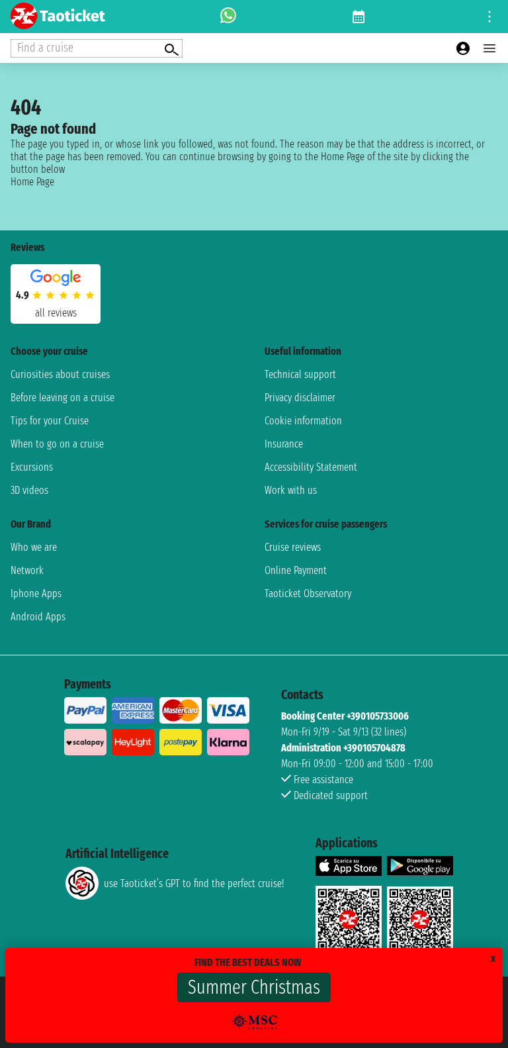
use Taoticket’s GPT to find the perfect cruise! (194, 883)
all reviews (56, 313)
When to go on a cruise (57, 444)
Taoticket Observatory (308, 593)
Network (27, 570)
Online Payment (296, 570)
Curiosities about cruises (60, 374)
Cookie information (303, 420)
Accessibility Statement (311, 467)
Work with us (291, 490)
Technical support (300, 374)
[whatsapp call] (228, 16)
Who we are (34, 547)
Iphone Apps (36, 593)
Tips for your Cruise (50, 420)
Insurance (284, 444)
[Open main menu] (489, 48)
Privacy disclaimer (300, 397)
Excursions (32, 467)
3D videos (29, 490)
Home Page (32, 181)
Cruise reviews (293, 547)
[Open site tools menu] (489, 16)
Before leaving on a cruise (62, 397)
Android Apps (38, 616)
